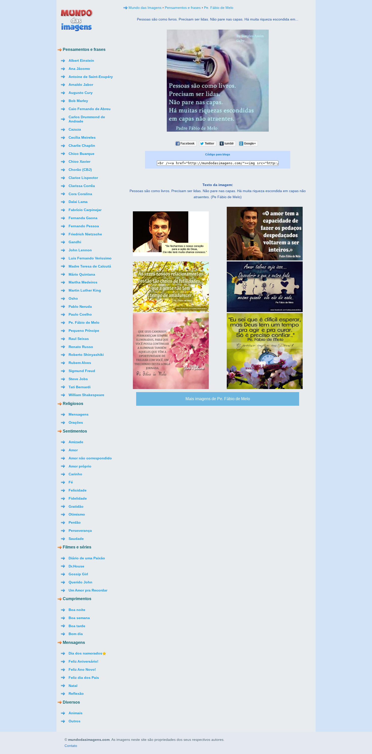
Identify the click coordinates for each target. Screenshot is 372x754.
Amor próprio (80, 466)
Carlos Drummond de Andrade (87, 119)
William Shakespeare (86, 395)
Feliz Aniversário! (83, 661)
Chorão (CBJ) (80, 170)
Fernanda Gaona (83, 218)
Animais (75, 713)
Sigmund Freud (82, 371)
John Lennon (80, 250)
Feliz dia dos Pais (84, 678)
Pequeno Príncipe (84, 331)
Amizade (76, 442)
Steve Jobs (78, 379)
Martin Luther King (85, 290)
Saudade (76, 539)
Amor (73, 450)
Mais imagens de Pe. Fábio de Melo (217, 399)
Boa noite (77, 610)
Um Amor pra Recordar (88, 590)
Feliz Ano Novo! (82, 669)
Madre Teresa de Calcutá (90, 266)
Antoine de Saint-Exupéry (91, 77)
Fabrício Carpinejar (85, 210)
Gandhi (75, 242)
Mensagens (79, 414)
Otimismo (77, 514)
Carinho (75, 474)
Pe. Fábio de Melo (84, 322)
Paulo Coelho (80, 314)
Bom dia (76, 634)
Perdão (75, 522)
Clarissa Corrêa (82, 186)
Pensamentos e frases (183, 8)
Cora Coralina (80, 194)
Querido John (80, 582)
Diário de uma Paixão (87, 558)
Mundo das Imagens (145, 8)
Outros (74, 721)
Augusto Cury (81, 93)
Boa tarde (77, 626)
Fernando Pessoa (84, 226)
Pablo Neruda (80, 306)
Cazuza (75, 129)
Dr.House (76, 566)
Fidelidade (78, 498)
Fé (71, 482)
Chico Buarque (81, 154)
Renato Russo (81, 347)
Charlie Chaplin (82, 146)
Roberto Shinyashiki (86, 355)
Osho (73, 298)
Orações (76, 422)
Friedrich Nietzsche (85, 234)
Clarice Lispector (83, 178)
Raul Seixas (79, 339)
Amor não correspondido (90, 458)
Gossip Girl (78, 574)
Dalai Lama (78, 202)
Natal (73, 686)
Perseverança (80, 530)
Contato (71, 746)
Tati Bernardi (80, 387)
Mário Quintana (82, 274)
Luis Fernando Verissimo (90, 258)
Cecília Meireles (82, 137)
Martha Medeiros (83, 282)
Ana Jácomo (79, 69)
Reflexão (76, 693)
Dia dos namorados (85, 653)
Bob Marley (78, 101)
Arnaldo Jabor (81, 85)
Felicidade (78, 490)
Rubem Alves (80, 363)
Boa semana (79, 618)
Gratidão (76, 506)
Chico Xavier (79, 161)
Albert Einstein (81, 60)
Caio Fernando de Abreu (90, 109)
